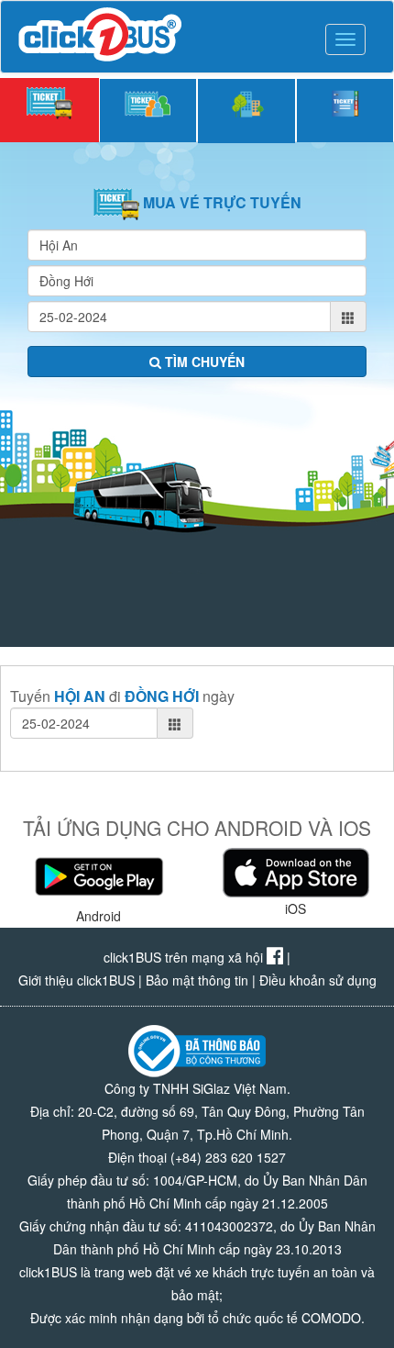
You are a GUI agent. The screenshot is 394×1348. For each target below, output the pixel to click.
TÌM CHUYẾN (203, 361)
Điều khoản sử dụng (318, 980)
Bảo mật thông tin (197, 980)
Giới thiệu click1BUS (76, 980)
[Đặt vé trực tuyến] (49, 110)
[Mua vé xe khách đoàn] (148, 110)
